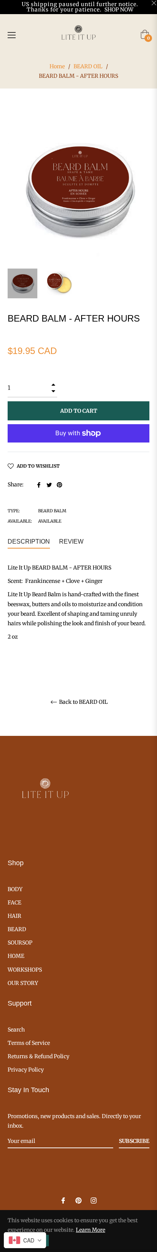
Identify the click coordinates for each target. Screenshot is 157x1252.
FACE (14, 902)
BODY (15, 889)
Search (16, 1029)
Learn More (90, 1229)
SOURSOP (20, 942)
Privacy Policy (26, 1069)
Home (57, 66)
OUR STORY (23, 983)
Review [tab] (72, 541)
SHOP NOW (118, 9)
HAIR (14, 915)
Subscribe (134, 1141)
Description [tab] (29, 541)
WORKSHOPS (25, 969)
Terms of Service (29, 1043)
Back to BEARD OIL (83, 702)
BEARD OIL (88, 66)
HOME (16, 956)
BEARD (17, 929)
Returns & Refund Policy (38, 1056)
